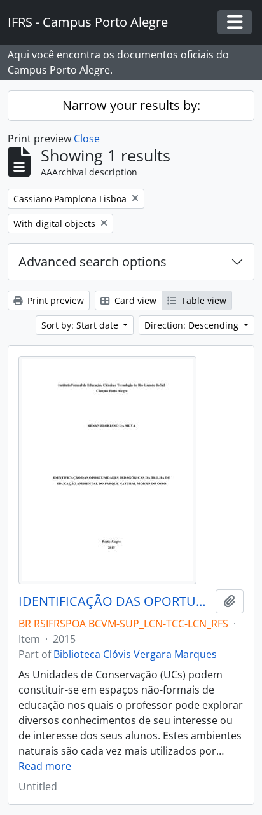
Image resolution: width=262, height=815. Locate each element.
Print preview (54, 300)
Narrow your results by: (131, 105)
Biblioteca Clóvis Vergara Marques (135, 654)
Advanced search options (92, 261)
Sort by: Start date (81, 325)
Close (87, 139)
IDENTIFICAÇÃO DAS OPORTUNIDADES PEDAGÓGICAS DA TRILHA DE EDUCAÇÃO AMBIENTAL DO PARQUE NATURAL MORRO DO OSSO (114, 601)
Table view (202, 300)
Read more (44, 766)
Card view (134, 300)
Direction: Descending (192, 325)
